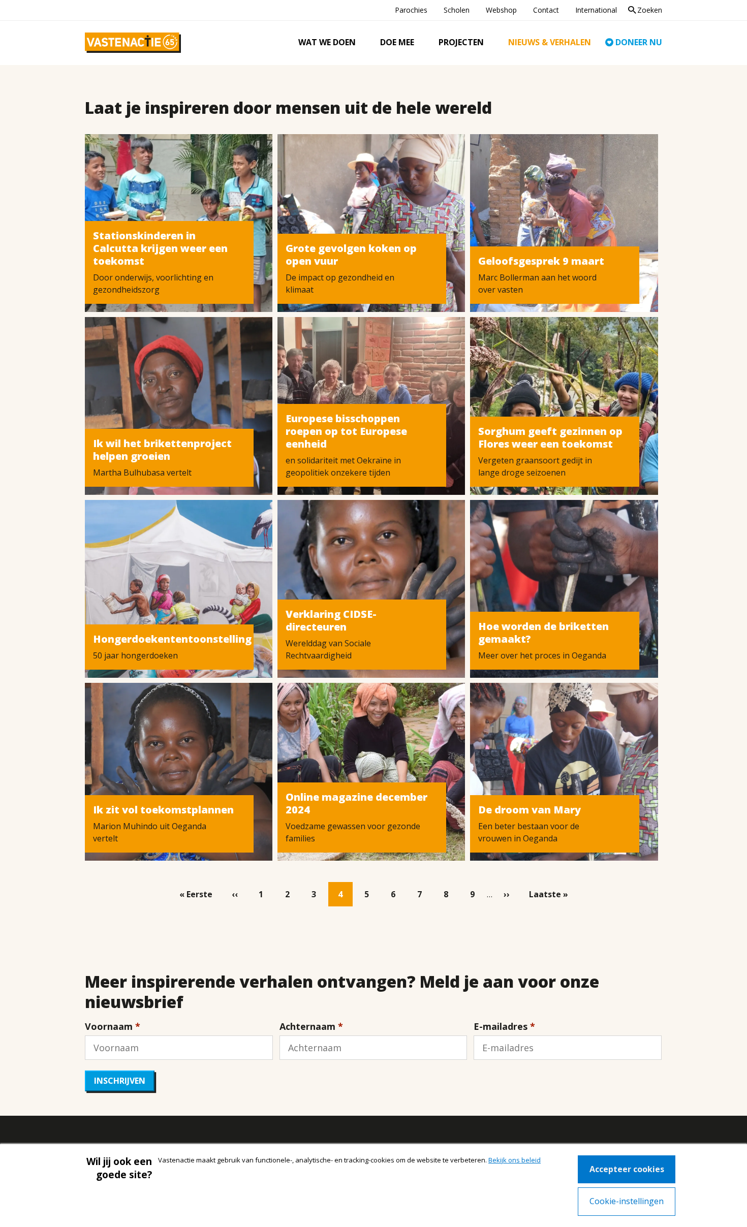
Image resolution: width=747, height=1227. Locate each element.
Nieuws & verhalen (549, 42)
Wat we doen (327, 42)
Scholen (457, 10)
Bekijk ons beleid (514, 1160)
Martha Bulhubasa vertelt (142, 472)
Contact (546, 10)
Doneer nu (638, 42)
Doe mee (397, 42)
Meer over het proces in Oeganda (542, 655)
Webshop (501, 10)
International (596, 10)
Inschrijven (119, 1080)
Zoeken (649, 10)
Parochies (411, 10)
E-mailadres (500, 1026)
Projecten (461, 42)
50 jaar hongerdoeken (135, 655)
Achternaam (307, 1026)
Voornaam (109, 1026)
